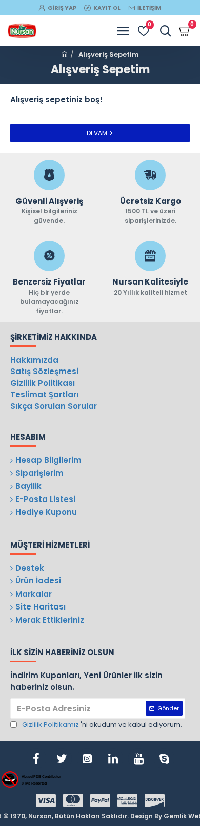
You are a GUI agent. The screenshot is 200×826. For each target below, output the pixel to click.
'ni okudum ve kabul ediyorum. (102, 724)
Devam (97, 132)
